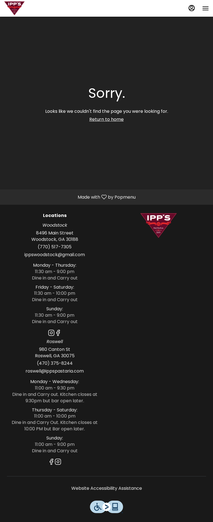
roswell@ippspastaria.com (55, 371)
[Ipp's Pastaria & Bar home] (29, 8)
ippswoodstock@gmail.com (54, 255)
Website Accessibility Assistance (106, 488)
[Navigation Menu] (205, 8)
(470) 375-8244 (55, 363)
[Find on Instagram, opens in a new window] (51, 333)
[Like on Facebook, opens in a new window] (58, 333)
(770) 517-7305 (55, 247)
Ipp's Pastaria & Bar (158, 225)
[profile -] (191, 8)
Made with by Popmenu (70, 197)
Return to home (106, 119)
